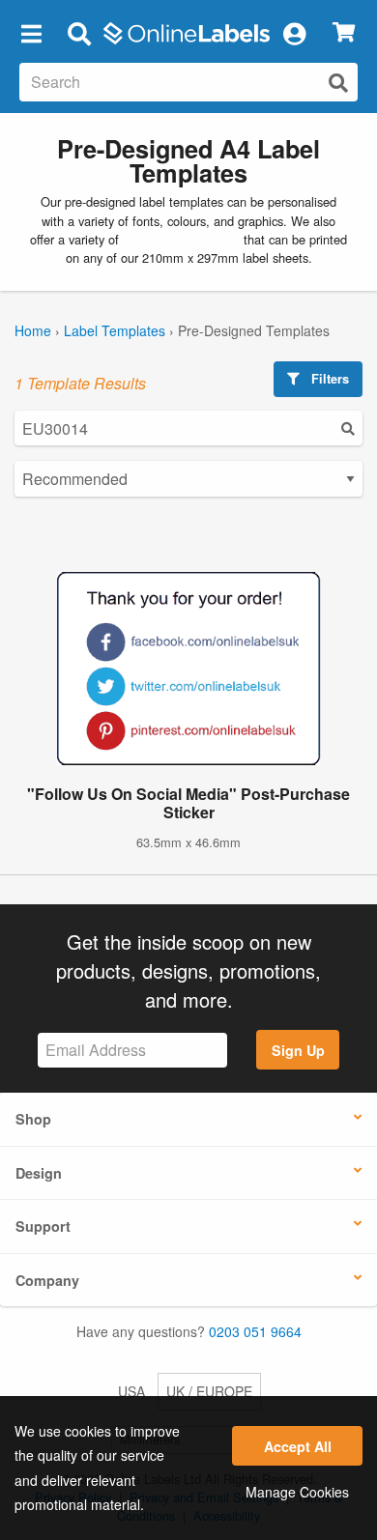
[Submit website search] (338, 82)
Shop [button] (33, 1118)
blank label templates (181, 239)
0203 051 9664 (255, 1331)
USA (131, 1391)
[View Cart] (343, 33)
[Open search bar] (78, 33)
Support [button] (43, 1226)
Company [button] (47, 1280)
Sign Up (298, 1050)
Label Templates (114, 330)
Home (32, 330)
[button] (31, 33)
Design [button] (38, 1173)
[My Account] (294, 33)
